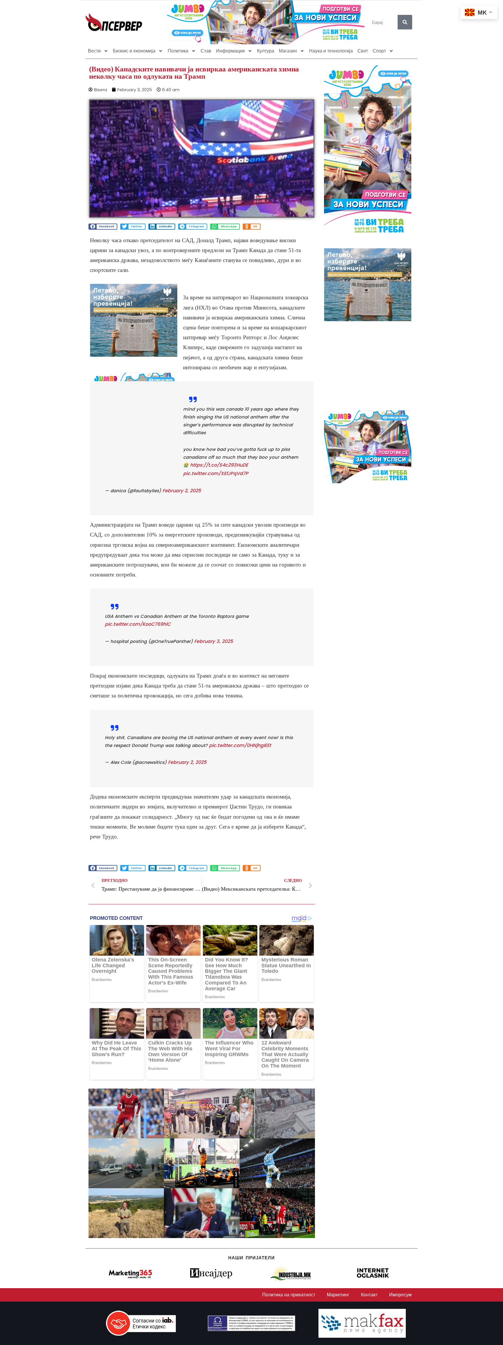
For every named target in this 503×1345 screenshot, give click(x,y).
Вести (94, 51)
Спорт (379, 51)
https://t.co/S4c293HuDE (219, 465)
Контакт (369, 1294)
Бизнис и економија (134, 51)
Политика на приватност (288, 1294)
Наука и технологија (331, 51)
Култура (265, 51)
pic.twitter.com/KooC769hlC (138, 624)
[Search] (405, 22)
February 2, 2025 (181, 490)
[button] (102, 227)
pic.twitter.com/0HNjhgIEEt (240, 745)
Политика (178, 51)
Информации (230, 51)
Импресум (400, 1294)
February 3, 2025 (213, 641)
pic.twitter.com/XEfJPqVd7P (215, 473)
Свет (362, 51)
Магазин (288, 51)
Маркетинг (338, 1294)
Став (206, 51)
